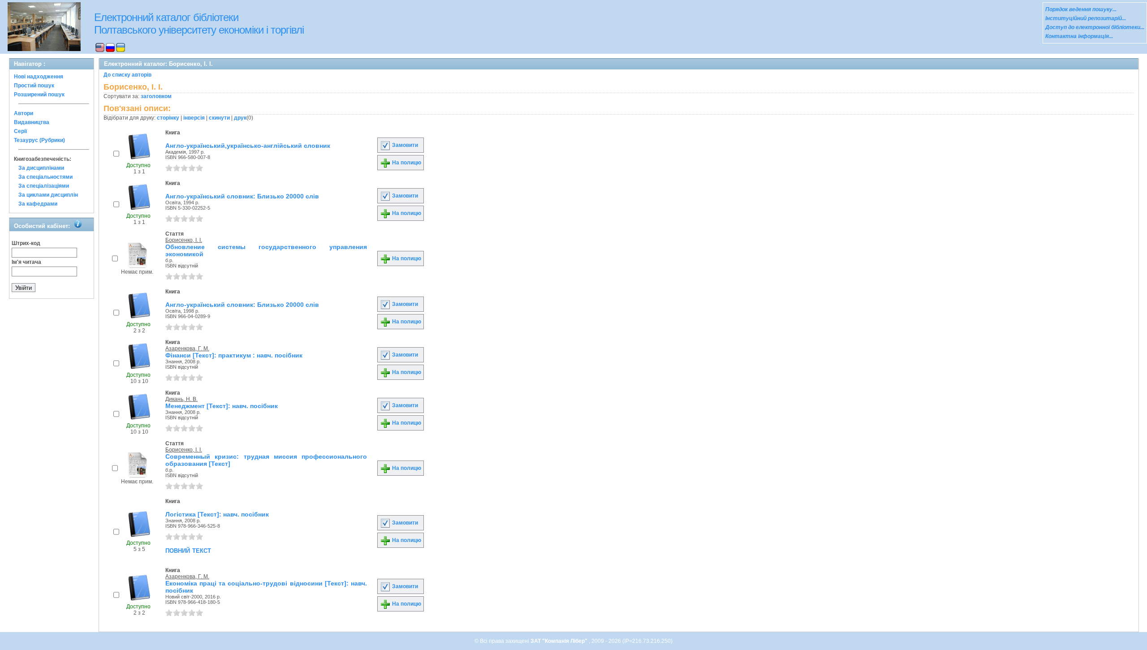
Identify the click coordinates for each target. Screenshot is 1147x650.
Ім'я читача (26, 262)
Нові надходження (38, 76)
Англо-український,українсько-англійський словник (247, 145)
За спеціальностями (45, 177)
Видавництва (31, 122)
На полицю (406, 162)
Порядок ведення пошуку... (1081, 9)
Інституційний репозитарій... (1085, 18)
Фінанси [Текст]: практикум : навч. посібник (233, 355)
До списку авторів (127, 75)
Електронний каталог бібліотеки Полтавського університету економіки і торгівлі (199, 23)
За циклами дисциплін (48, 195)
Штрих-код (26, 243)
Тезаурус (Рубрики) (39, 140)
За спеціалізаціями (43, 186)
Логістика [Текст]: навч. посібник (217, 514)
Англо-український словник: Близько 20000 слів (242, 196)
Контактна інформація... (1079, 36)
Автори (23, 113)
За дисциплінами (41, 168)
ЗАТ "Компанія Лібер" (559, 641)
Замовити (404, 145)
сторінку (168, 118)
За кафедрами (37, 204)
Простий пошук (34, 85)
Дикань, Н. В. (181, 399)
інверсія (194, 118)
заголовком (156, 96)
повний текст (188, 550)
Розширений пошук (39, 94)
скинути (219, 118)
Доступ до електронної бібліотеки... (1094, 27)
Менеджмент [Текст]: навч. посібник (221, 405)
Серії (20, 131)
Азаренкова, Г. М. (187, 348)
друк (240, 118)
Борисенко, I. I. (183, 240)
